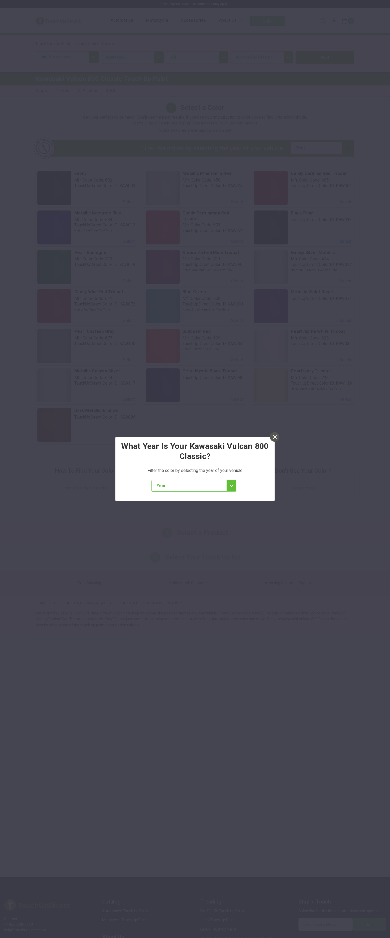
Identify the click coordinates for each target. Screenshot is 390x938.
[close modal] (274, 437)
